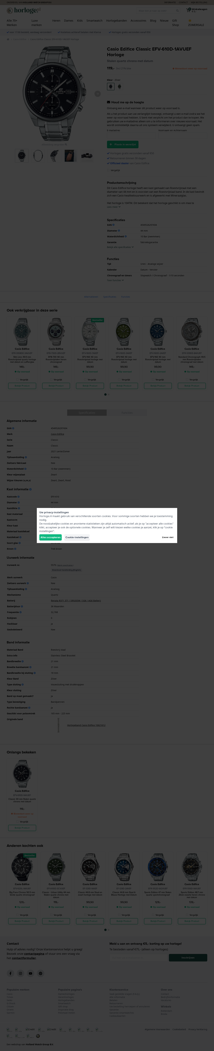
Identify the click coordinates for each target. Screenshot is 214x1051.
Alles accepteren (50, 537)
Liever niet (167, 537)
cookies (106, 516)
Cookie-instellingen (77, 537)
